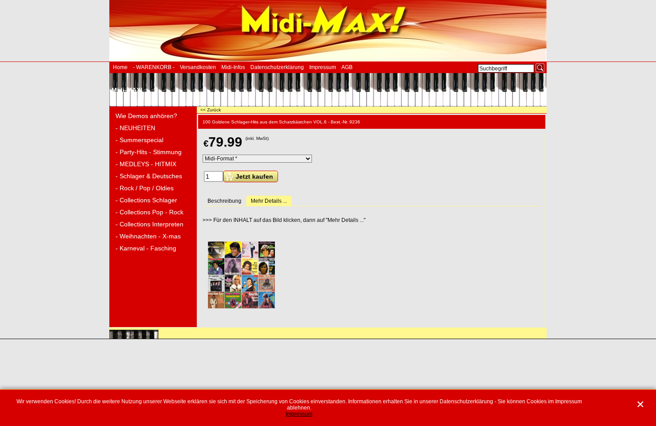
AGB (347, 67)
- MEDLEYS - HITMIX (146, 164)
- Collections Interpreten (149, 224)
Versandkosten (198, 67)
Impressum (322, 67)
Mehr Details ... (269, 201)
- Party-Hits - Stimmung (149, 152)
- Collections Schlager (146, 200)
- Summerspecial (139, 139)
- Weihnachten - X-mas (148, 236)
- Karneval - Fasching (146, 248)
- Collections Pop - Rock (149, 212)
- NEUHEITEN (135, 127)
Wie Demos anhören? (146, 115)
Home (120, 67)
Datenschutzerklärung (277, 67)
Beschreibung (224, 201)
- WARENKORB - (153, 67)
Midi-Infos (233, 67)
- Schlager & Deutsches (149, 176)
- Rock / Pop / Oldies (145, 188)
